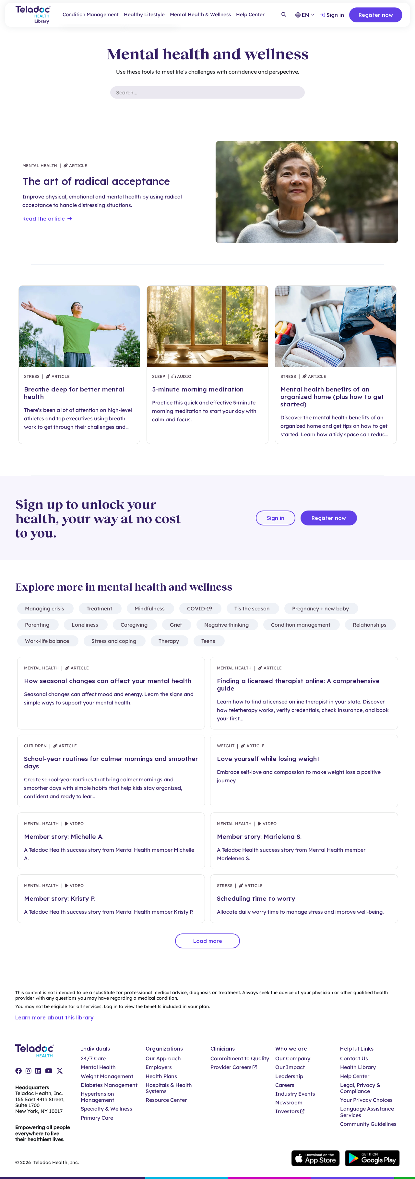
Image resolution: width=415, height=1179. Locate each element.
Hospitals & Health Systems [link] (169, 1088)
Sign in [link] (335, 15)
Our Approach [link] (163, 1058)
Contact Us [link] (354, 1058)
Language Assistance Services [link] (367, 1112)
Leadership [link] (289, 1076)
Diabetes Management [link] (109, 1085)
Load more (207, 941)
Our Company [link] (292, 1058)
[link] (18, 1071)
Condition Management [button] (91, 14)
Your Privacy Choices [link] (366, 1100)
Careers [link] (284, 1085)
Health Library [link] (358, 1067)
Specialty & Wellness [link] (106, 1109)
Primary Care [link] (97, 1118)
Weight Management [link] (107, 1076)
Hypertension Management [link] (97, 1097)
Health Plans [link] (161, 1076)
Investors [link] (287, 1111)
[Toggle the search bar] (283, 14)
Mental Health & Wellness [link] (200, 14)
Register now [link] (376, 15)
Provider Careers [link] (231, 1067)
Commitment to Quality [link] (239, 1058)
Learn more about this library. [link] (55, 1017)
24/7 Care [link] (93, 1058)
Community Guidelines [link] (368, 1124)
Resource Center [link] (166, 1100)
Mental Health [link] (98, 1067)
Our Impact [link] (290, 1067)
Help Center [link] (250, 14)
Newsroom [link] (288, 1103)
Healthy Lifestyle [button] (144, 14)
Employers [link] (159, 1067)
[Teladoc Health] (34, 1050)
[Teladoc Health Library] (33, 15)
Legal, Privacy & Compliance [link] (360, 1088)
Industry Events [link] (295, 1094)
